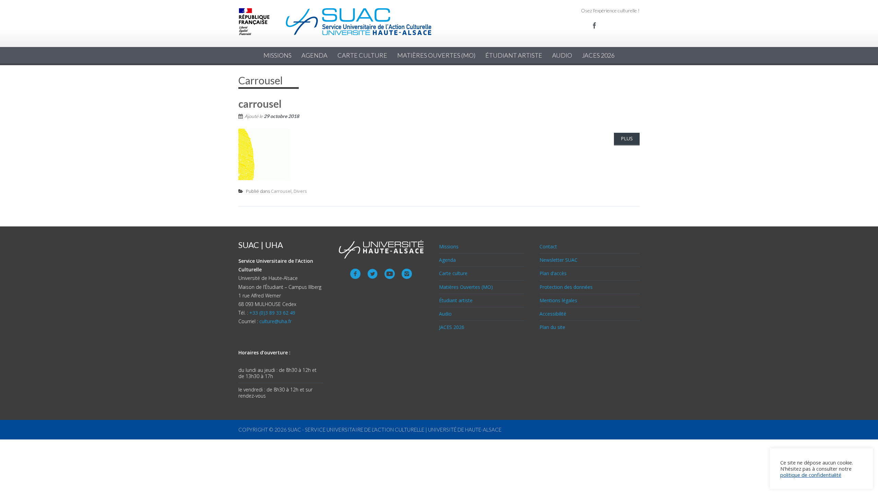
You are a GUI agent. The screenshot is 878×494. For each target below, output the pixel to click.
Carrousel (281, 191)
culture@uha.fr (275, 321)
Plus (627, 138)
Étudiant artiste (513, 55)
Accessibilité (552, 313)
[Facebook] (594, 25)
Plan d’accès (553, 273)
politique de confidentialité (810, 474)
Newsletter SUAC (558, 260)
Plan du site (552, 327)
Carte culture (362, 55)
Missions (277, 55)
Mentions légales (558, 300)
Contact (548, 246)
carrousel (260, 103)
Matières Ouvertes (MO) (436, 55)
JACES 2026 (598, 55)
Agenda (314, 55)
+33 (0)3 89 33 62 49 (272, 312)
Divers (300, 191)
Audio (562, 55)
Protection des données (566, 287)
